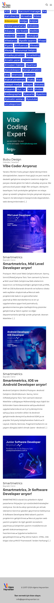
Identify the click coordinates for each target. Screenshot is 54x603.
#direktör (33, 26)
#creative (26, 16)
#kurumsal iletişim (25, 50)
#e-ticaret (22, 31)
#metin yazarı (12, 60)
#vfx (30, 89)
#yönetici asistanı (14, 99)
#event (21, 35)
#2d (7, 11)
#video (39, 89)
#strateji (39, 84)
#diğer (24, 21)
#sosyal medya (13, 84)
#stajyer (28, 84)
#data (37, 16)
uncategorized (13, 104)
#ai (44, 11)
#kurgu (9, 50)
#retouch (29, 74)
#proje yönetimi (32, 70)
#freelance (11, 40)
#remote (17, 74)
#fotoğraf (32, 35)
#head (42, 40)
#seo (39, 79)
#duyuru (9, 31)
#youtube (31, 99)
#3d (14, 11)
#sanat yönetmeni (15, 79)
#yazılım (41, 94)
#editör (34, 31)
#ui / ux (21, 89)
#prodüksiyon (12, 70)
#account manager (29, 11)
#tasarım (10, 89)
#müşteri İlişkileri (14, 65)
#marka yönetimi (14, 55)
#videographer (13, 94)
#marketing (33, 55)
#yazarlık (29, 94)
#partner (31, 65)
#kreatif (34, 45)
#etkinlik (10, 35)
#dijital (34, 21)
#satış (31, 79)
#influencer (21, 45)
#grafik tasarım (27, 40)
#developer (11, 21)
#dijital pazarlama (15, 26)
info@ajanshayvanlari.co (27, 599)
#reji (7, 74)
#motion (28, 60)
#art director (12, 16)
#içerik (8, 45)
